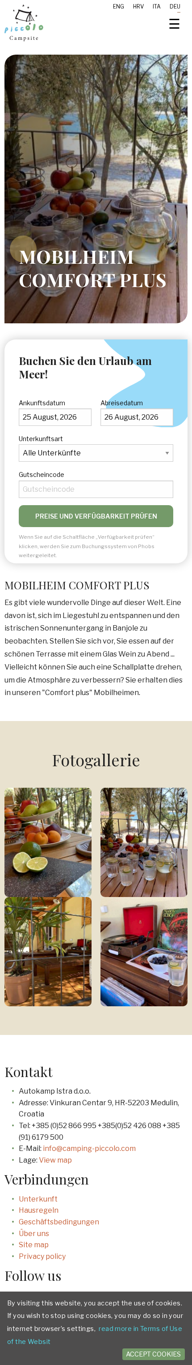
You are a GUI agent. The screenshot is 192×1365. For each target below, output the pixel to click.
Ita (157, 6)
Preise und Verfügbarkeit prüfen (96, 516)
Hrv (138, 6)
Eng (118, 6)
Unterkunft (38, 1199)
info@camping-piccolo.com (89, 1148)
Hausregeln (38, 1210)
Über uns (34, 1233)
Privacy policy (42, 1256)
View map (55, 1160)
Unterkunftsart (41, 438)
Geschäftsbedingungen (59, 1222)
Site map (34, 1245)
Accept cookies (153, 1354)
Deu (175, 6)
